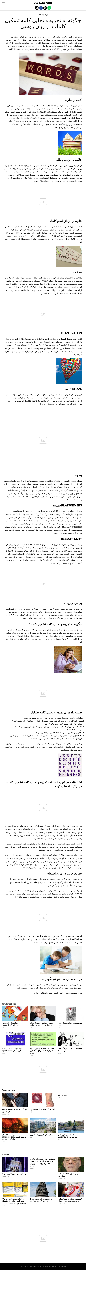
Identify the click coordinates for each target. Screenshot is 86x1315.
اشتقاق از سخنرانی (23, 108)
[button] (3, 2)
